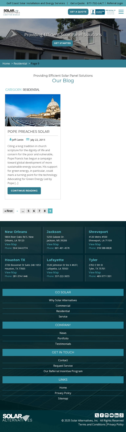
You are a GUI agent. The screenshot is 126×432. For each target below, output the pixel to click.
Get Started (62, 43)
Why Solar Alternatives (63, 300)
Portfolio (63, 338)
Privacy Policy (63, 393)
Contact (63, 360)
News (63, 333)
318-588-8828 (104, 248)
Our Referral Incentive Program (63, 371)
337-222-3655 (62, 276)
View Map (11, 244)
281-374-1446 (20, 276)
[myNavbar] (121, 12)
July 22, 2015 (37, 139)
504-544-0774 (20, 248)
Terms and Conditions (91, 424)
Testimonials (63, 344)
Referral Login (115, 3)
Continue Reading (24, 190)
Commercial (63, 305)
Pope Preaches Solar (28, 132)
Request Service (63, 366)
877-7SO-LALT (95, 3)
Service (63, 316)
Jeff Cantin (17, 139)
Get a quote (78, 11)
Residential (63, 311)
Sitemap (63, 398)
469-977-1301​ (104, 276)
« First (8, 211)
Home (63, 387)
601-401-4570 (62, 248)
